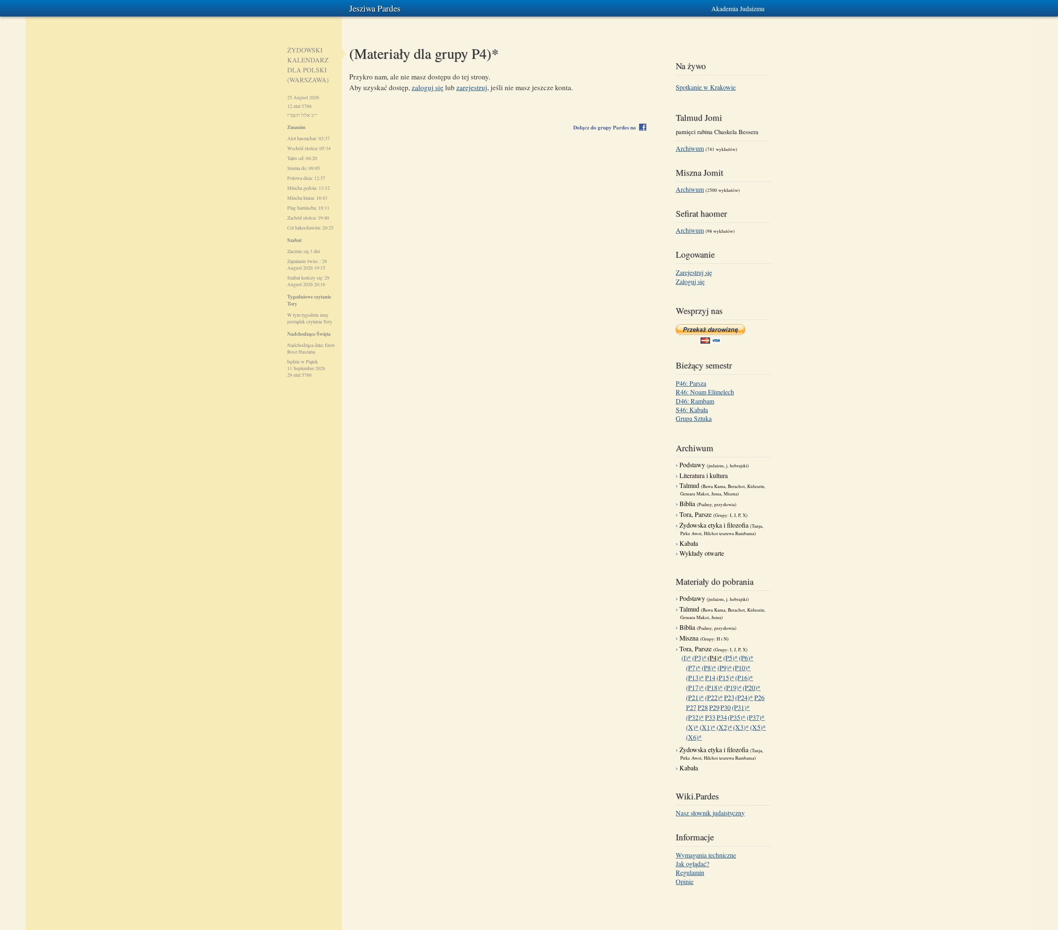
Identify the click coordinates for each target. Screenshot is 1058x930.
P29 (714, 707)
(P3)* (699, 657)
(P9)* (724, 667)
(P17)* (695, 687)
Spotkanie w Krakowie (706, 87)
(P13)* (695, 677)
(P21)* (695, 697)
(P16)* (744, 677)
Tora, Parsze (713, 514)
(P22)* (714, 697)
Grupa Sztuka (694, 418)
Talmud (722, 489)
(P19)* (733, 687)
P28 (703, 707)
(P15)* (725, 677)
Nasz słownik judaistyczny (710, 812)
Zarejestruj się (694, 272)
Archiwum (690, 148)
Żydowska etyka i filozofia (721, 528)
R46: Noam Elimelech (705, 391)
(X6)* (694, 737)
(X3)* (741, 727)
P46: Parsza (691, 383)
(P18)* (714, 687)
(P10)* (742, 667)
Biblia (707, 503)
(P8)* (709, 667)
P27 (691, 707)
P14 (710, 677)
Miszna (704, 638)
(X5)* (758, 727)
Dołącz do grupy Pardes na (606, 127)
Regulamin (690, 872)
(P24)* (744, 697)
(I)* (686, 657)
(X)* (692, 727)
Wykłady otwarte (701, 553)
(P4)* (715, 657)
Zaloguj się (690, 281)
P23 (729, 697)
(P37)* (756, 717)
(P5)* (730, 657)
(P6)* (746, 657)
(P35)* (737, 717)
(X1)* (707, 727)
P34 (722, 717)
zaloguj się (427, 87)
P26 (759, 697)
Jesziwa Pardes (374, 8)
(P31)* (741, 707)
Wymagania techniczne (706, 855)
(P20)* (751, 687)
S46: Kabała (692, 409)
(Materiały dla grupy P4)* (423, 53)
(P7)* (693, 667)
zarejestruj (471, 87)
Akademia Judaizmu (738, 8)
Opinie (684, 881)
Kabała (688, 543)
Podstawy (714, 464)
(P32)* (695, 717)
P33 (710, 717)
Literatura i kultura (703, 475)
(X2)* (724, 727)
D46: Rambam (695, 401)
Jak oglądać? (692, 863)
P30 (725, 707)
